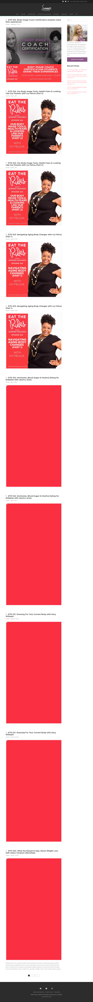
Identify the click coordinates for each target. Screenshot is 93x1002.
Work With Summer (77, 59)
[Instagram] (68, 1)
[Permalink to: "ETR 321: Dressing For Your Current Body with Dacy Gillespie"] (33, 672)
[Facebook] (63, 1)
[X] (66, 1)
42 (36, 975)
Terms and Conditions (38, 992)
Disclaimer (57, 992)
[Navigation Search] (76, 14)
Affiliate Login (83, 1)
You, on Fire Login (74, 1)
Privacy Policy (49, 992)
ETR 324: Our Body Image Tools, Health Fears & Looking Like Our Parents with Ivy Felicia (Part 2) (77, 76)
